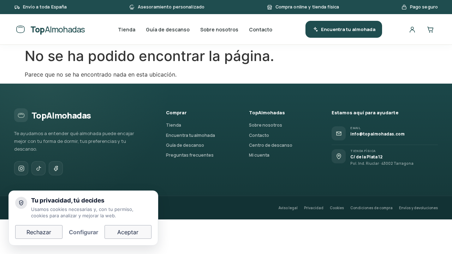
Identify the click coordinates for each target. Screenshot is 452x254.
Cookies (337, 207)
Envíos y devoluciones (418, 207)
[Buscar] (394, 29)
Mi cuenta (259, 155)
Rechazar (38, 232)
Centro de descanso (270, 145)
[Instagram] (21, 168)
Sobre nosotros (219, 29)
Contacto (260, 29)
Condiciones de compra (371, 207)
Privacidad (313, 207)
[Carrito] (430, 29)
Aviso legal (288, 207)
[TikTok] (38, 168)
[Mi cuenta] (412, 29)
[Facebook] (56, 168)
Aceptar (127, 232)
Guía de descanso (168, 29)
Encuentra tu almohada (348, 29)
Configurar (83, 232)
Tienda (126, 29)
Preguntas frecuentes (190, 155)
